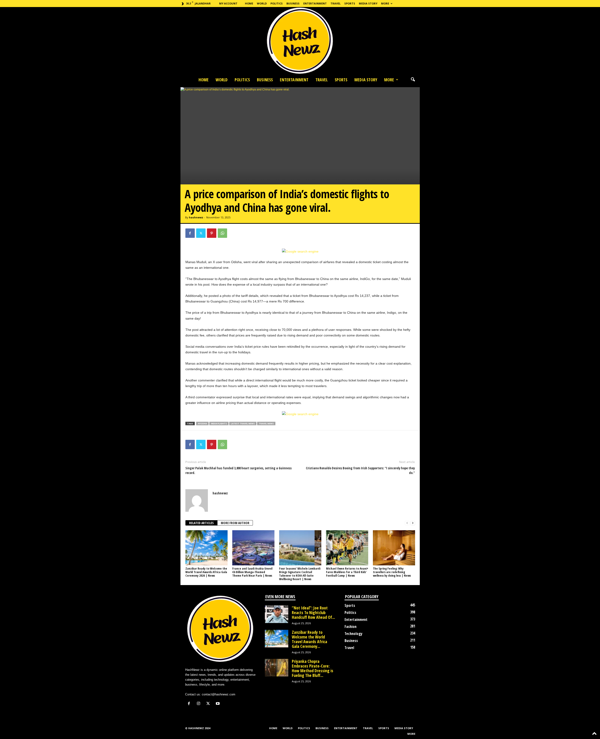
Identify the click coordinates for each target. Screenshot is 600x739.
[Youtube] (218, 704)
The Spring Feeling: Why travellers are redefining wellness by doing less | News (392, 572)
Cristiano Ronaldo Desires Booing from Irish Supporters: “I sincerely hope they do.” (360, 470)
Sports (349, 3)
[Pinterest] (211, 233)
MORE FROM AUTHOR (235, 523)
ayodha (202, 423)
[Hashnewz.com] (300, 41)
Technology (353, 633)
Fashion (350, 626)
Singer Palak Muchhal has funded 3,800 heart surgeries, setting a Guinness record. (238, 470)
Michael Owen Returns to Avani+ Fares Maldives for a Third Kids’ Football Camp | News (347, 572)
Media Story (368, 3)
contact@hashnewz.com (218, 694)
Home (249, 3)
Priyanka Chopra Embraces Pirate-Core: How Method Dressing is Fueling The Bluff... (312, 668)
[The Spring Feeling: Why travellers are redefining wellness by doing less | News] (394, 547)
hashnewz (196, 217)
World (262, 3)
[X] (201, 233)
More (385, 3)
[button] (413, 80)
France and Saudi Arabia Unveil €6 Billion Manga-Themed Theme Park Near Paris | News (252, 572)
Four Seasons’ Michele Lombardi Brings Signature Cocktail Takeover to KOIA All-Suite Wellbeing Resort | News (299, 573)
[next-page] (412, 523)
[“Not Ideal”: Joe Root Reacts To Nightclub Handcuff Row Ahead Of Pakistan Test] (276, 614)
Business (293, 3)
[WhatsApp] (222, 233)
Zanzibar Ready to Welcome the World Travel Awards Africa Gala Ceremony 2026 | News (206, 572)
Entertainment (315, 3)
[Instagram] (199, 704)
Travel (335, 3)
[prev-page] (407, 523)
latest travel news (243, 423)
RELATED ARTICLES (201, 523)
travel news (266, 423)
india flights (219, 423)
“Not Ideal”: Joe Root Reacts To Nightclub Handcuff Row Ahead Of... (313, 612)
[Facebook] (190, 233)
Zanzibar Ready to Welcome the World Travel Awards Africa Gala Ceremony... (309, 639)
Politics (276, 3)
